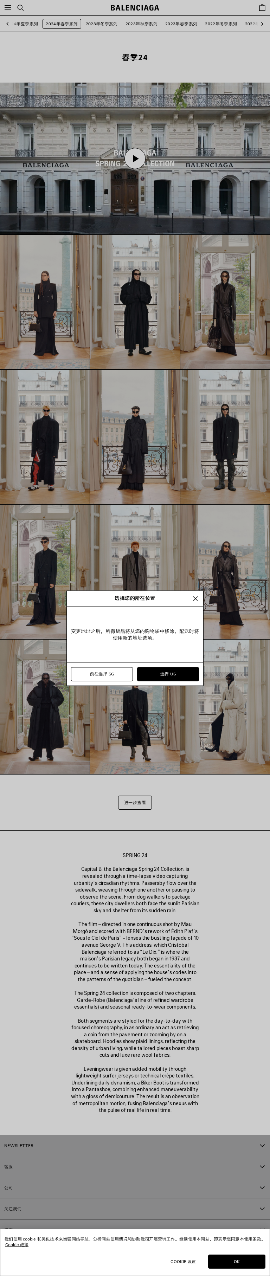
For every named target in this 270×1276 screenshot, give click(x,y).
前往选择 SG (102, 673)
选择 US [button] (168, 673)
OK (237, 1261)
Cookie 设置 (183, 1261)
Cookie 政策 (16, 1244)
